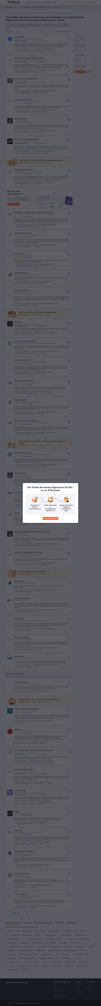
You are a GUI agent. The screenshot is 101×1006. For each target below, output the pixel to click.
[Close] (76, 485)
